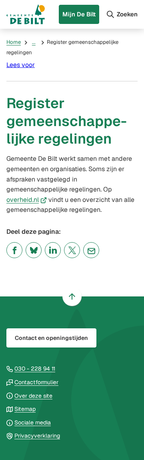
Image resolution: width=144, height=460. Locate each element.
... (34, 42)
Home (13, 42)
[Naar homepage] (25, 14)
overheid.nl (26, 199)
